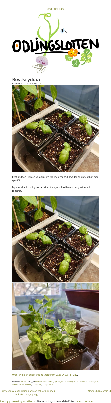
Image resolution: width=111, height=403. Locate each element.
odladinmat (26, 384)
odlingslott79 (47, 384)
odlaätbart (16, 384)
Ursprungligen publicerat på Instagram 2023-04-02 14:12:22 (44, 374)
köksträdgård (70, 381)
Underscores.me (83, 401)
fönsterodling (48, 381)
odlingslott (36, 384)
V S (39, 83)
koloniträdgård (92, 381)
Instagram (24, 381)
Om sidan (59, 8)
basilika (38, 381)
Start (49, 8)
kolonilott (81, 381)
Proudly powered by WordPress (17, 401)
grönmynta (59, 381)
